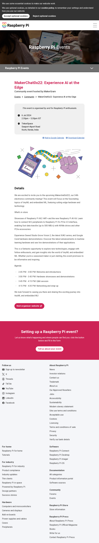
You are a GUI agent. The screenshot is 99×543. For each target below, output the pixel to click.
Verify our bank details (60, 439)
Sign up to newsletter (15, 369)
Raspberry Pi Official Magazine (63, 525)
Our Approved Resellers (60, 390)
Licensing (54, 423)
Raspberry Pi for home (12, 451)
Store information (57, 509)
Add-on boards (8, 514)
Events (49, 47)
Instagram (10, 393)
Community (29, 97)
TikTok (9, 384)
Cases (5, 523)
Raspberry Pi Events (17, 68)
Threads (9, 379)
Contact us (54, 377)
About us (53, 386)
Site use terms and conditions (63, 410)
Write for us (55, 533)
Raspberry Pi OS (57, 463)
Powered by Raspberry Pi (13, 487)
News (52, 369)
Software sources (58, 482)
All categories (56, 474)
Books (52, 529)
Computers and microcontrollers (16, 506)
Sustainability (56, 402)
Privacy (53, 431)
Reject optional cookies (44, 16)
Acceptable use (57, 415)
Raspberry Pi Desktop (59, 455)
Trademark (54, 382)
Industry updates (9, 474)
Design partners (9, 491)
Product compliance (11, 470)
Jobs (52, 394)
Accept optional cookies (16, 16)
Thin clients (7, 478)
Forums (53, 494)
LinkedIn (9, 398)
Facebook (10, 403)
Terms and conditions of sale (63, 427)
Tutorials (6, 455)
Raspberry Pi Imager (59, 459)
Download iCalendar (76, 138)
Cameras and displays (12, 510)
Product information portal (61, 478)
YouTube (9, 388)
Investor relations (57, 373)
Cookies (53, 419)
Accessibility (55, 398)
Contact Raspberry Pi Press (62, 537)
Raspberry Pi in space (12, 482)
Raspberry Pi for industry (13, 466)
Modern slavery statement (61, 406)
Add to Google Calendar (54, 138)
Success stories (9, 495)
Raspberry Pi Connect (59, 451)
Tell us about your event (49, 349)
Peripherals (7, 527)
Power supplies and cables (14, 519)
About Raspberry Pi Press (61, 521)
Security (53, 435)
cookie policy (47, 8)
